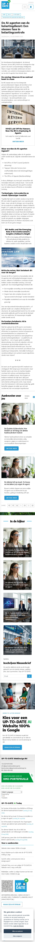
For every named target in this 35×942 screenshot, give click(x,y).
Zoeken (31, 2)
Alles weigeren (17, 936)
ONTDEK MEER (18, 141)
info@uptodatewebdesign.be (10, 766)
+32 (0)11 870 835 (7, 764)
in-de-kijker (16, 14)
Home (4, 14)
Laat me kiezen (18, 926)
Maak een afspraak (12, 747)
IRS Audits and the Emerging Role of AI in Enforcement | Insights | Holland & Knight (18, 231)
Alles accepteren (17, 931)
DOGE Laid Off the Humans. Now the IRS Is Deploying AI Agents (18, 131)
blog (9, 14)
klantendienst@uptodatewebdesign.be (13, 768)
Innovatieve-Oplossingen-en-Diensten (13, 17)
